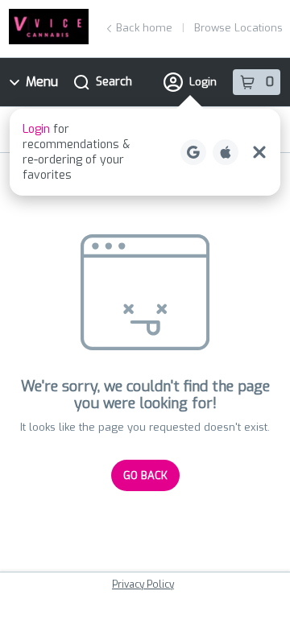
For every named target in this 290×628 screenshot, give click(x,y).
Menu (42, 81)
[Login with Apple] (225, 152)
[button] (145, 152)
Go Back (145, 475)
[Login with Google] (193, 152)
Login (203, 82)
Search (114, 81)
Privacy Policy (143, 584)
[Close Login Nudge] (259, 152)
